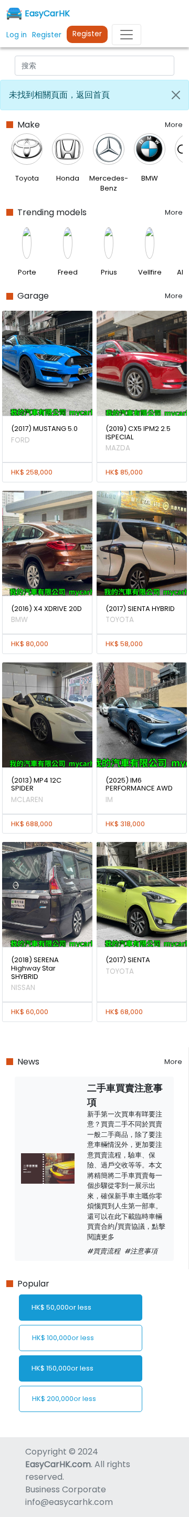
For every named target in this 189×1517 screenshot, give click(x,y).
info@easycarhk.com (69, 1502)
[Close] (175, 95)
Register (87, 34)
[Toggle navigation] (126, 34)
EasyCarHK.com (58, 1464)
